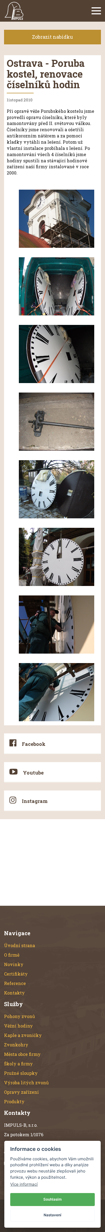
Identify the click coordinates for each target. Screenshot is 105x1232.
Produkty (14, 1101)
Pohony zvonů (19, 1016)
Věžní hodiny (18, 1026)
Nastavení (52, 1215)
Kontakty (14, 993)
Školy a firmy (18, 1063)
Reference (15, 983)
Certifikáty (16, 974)
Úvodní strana (19, 945)
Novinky (13, 964)
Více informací (24, 1184)
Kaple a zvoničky (23, 1035)
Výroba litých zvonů (26, 1082)
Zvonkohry (16, 1044)
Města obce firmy (22, 1054)
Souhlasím (52, 1199)
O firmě (11, 955)
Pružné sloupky (21, 1073)
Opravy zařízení (21, 1092)
